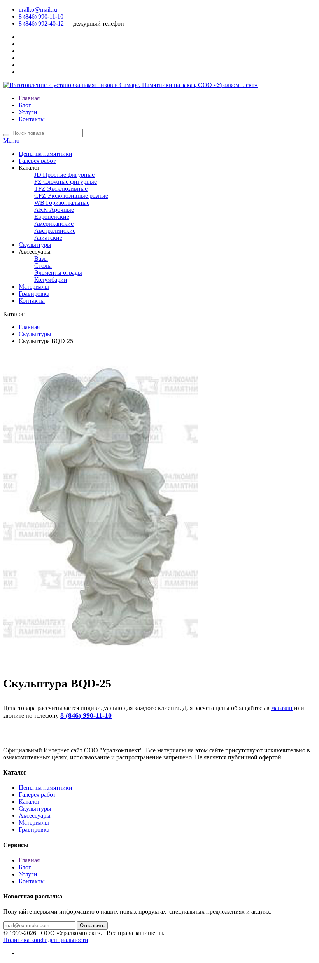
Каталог (29, 801)
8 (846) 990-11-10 (41, 16)
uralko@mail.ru (38, 9)
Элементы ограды (58, 272)
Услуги (28, 112)
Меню (11, 140)
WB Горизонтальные (61, 202)
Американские (54, 223)
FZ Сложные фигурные (65, 181)
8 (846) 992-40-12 (41, 23)
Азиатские (48, 237)
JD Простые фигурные (64, 174)
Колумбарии (50, 279)
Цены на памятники (45, 153)
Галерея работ (37, 160)
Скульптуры (35, 244)
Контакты (32, 119)
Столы (43, 265)
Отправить (92, 925)
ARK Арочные (54, 209)
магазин (282, 708)
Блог (25, 105)
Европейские (51, 216)
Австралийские (54, 230)
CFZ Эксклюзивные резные (71, 195)
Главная (29, 98)
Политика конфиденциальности (45, 940)
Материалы (34, 286)
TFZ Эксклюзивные (61, 188)
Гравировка (34, 293)
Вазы (41, 258)
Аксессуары (35, 815)
